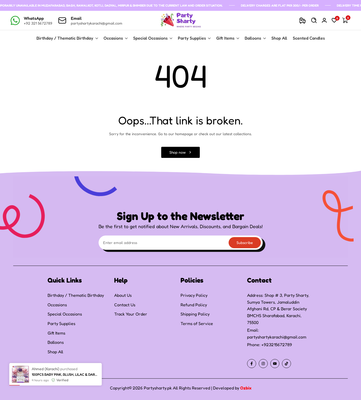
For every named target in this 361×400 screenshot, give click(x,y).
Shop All (55, 351)
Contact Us (124, 304)
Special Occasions (65, 314)
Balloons (56, 342)
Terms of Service (197, 323)
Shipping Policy (195, 314)
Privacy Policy (194, 295)
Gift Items (56, 333)
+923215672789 (276, 344)
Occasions (57, 304)
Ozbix (245, 387)
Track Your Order (130, 314)
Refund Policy (194, 304)
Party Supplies (61, 323)
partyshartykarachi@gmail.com (276, 337)
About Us (123, 295)
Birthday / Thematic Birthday (76, 295)
